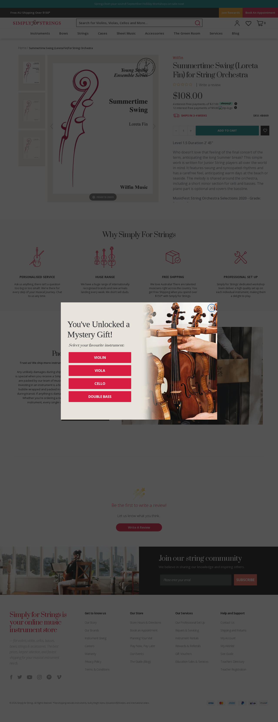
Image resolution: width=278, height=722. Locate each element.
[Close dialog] (211, 308)
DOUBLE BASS (99, 396)
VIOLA (100, 370)
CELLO (99, 383)
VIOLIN (100, 357)
